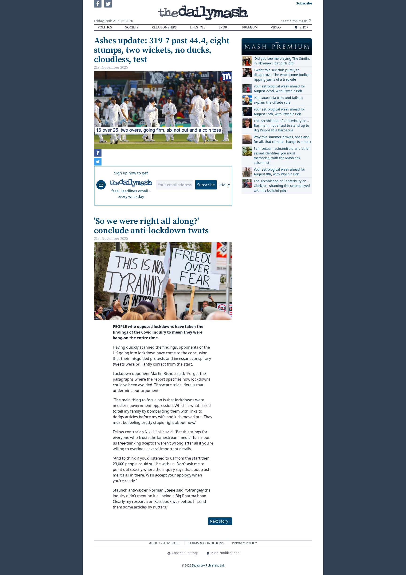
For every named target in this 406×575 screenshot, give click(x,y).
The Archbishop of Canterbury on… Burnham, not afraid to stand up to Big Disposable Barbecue (281, 125)
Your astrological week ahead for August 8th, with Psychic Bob (279, 171)
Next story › (220, 521)
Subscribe (206, 184)
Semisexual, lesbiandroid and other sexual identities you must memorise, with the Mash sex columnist (282, 155)
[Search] (310, 20)
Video (276, 27)
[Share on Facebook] (98, 153)
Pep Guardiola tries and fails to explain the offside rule (278, 100)
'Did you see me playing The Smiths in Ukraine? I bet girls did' (282, 60)
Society (132, 27)
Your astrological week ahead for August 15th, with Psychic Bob (279, 111)
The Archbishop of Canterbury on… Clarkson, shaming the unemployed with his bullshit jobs (282, 186)
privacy (224, 184)
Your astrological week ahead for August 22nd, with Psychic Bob (279, 88)
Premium (250, 27)
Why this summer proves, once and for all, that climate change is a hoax (282, 139)
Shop (303, 27)
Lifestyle (197, 27)
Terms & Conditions (206, 543)
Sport (224, 27)
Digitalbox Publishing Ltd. (208, 565)
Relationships (164, 27)
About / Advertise (164, 543)
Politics (105, 27)
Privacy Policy (244, 543)
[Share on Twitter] (98, 161)
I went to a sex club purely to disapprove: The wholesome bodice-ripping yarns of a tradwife (282, 75)
